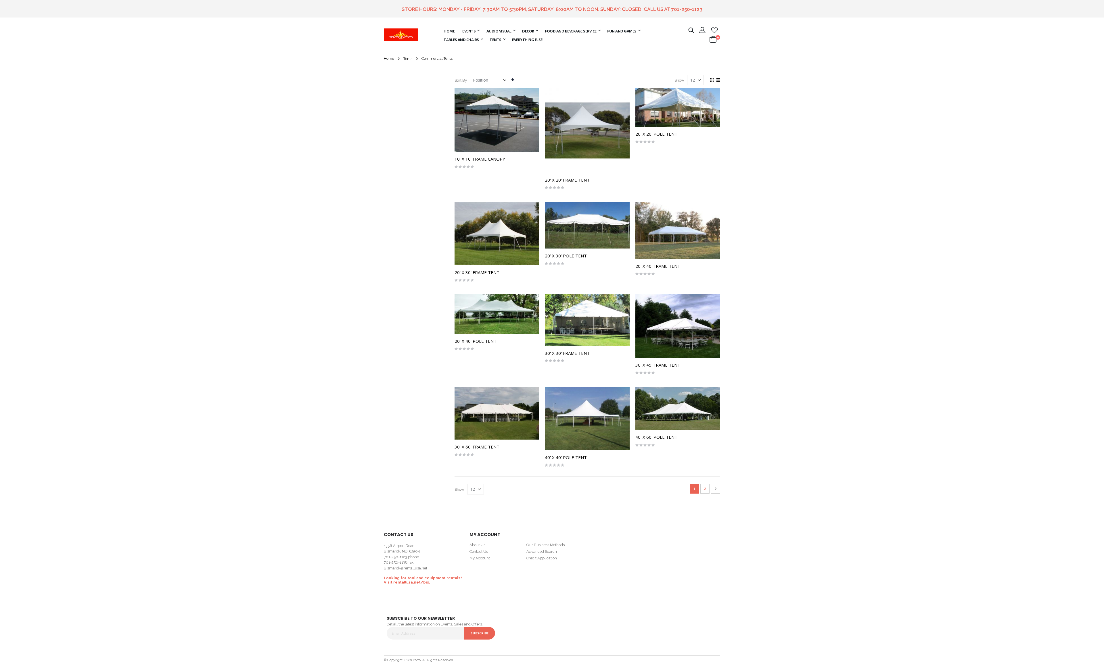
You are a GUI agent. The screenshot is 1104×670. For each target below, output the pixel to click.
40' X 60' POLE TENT (656, 437)
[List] (718, 80)
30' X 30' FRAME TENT (567, 353)
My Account (479, 558)
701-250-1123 (686, 9)
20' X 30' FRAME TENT (477, 272)
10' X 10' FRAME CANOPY (480, 159)
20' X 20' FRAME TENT (567, 180)
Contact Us (478, 551)
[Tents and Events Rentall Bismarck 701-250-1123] (401, 34)
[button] (714, 30)
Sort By (461, 80)
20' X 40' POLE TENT (476, 341)
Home (389, 58)
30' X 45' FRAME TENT (657, 365)
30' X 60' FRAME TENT (477, 447)
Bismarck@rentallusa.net (405, 568)
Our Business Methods (545, 545)
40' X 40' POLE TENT (566, 457)
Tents (407, 59)
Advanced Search (541, 551)
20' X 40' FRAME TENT (657, 266)
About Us (477, 545)
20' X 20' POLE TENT (656, 134)
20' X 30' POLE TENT (566, 256)
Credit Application (541, 558)
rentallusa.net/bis (411, 582)
